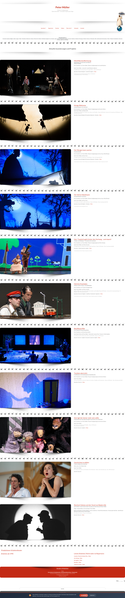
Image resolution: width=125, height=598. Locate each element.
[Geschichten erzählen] (35, 479)
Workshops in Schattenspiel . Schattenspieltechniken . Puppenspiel (62, 572)
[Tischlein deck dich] (35, 390)
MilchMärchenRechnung (82, 61)
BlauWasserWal (79, 329)
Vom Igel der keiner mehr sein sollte (86, 418)
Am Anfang (76, 558)
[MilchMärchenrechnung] (35, 77)
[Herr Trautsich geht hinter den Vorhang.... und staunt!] (35, 256)
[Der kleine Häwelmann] (35, 211)
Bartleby (76, 562)
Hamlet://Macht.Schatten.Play (81, 556)
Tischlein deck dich (80, 373)
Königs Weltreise (80, 105)
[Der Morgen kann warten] (35, 167)
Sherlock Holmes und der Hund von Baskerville (90, 505)
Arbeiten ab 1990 (7, 554)
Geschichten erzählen (81, 462)
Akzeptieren (83, 595)
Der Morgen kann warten (83, 150)
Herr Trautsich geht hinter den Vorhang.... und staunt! (92, 239)
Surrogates (76, 560)
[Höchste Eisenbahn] (35, 301)
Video (100, 115)
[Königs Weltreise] (35, 122)
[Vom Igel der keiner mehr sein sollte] (35, 435)
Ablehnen (92, 595)
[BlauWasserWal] (35, 345)
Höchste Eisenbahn (80, 284)
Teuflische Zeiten (78, 564)
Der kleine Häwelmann (82, 195)
